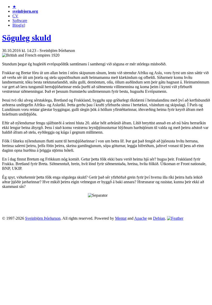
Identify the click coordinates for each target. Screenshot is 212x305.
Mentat (120, 218)
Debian (159, 218)
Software (19, 20)
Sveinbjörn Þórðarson (42, 218)
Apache (140, 218)
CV (15, 16)
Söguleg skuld (26, 37)
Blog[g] (18, 25)
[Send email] (175, 218)
